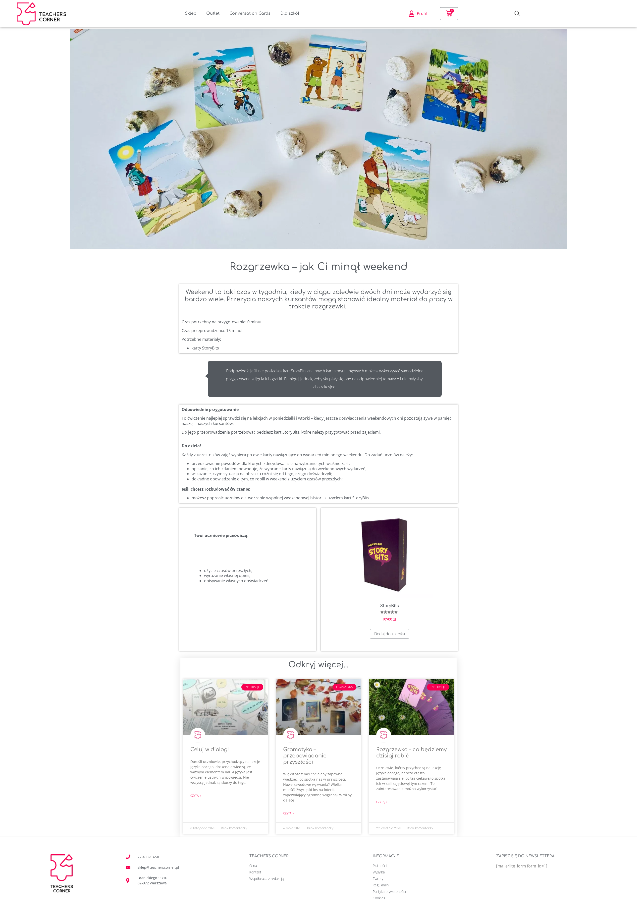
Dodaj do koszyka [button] (389, 633)
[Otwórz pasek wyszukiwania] (517, 13)
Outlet (212, 13)
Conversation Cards (249, 13)
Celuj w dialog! (209, 749)
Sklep (190, 13)
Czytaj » (195, 796)
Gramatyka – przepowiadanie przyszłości (304, 755)
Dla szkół (289, 13)
